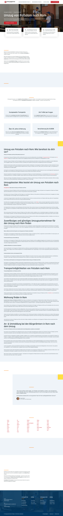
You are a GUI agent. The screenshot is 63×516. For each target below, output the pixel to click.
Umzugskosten (6, 187)
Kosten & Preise (46, 2)
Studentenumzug (24, 505)
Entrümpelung (52, 500)
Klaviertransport (42, 502)
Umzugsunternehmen (46, 157)
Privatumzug (24, 503)
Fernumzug (33, 500)
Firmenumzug (24, 502)
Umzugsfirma (25, 497)
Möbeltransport (52, 502)
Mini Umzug (33, 502)
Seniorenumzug (33, 503)
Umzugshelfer (42, 503)
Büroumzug (23, 500)
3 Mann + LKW (52, 503)
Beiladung (42, 500)
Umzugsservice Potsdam (36, 2)
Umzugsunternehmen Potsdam (24, 2)
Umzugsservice (43, 497)
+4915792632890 (7, 506)
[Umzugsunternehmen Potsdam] (9, 2)
